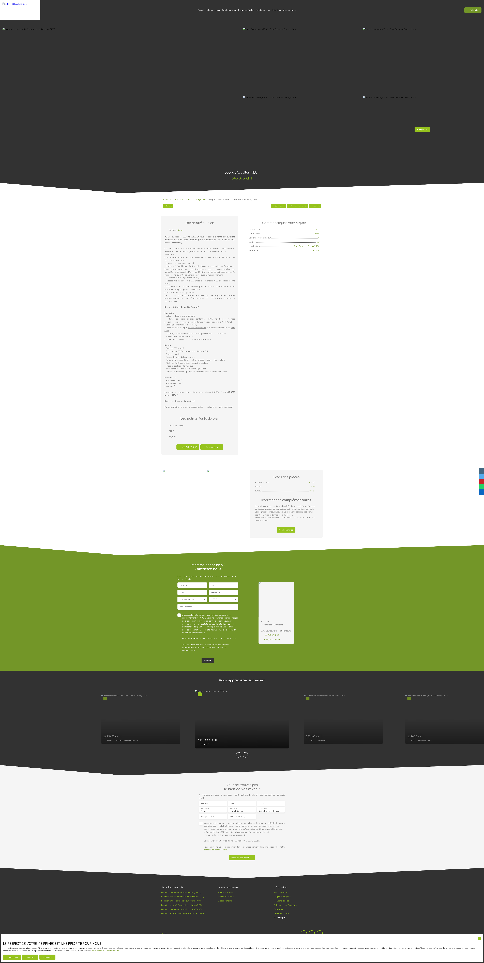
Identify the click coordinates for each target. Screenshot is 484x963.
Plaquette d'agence (282, 896)
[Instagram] (320, 933)
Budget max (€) (208, 816)
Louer (217, 10)
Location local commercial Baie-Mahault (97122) (182, 896)
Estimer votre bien (226, 892)
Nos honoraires (281, 892)
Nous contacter (289, 10)
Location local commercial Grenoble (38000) (181, 909)
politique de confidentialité (215, 849)
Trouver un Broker (246, 10)
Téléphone (215, 592)
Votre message (186, 607)
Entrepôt (174, 199)
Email (181, 592)
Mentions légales (281, 900)
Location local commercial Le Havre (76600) (181, 892)
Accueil (201, 10)
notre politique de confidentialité (105, 951)
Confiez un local (229, 10)
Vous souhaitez (215, 598)
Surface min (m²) (237, 816)
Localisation (263, 809)
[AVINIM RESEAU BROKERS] (20, 10)
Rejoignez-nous (263, 10)
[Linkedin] (312, 933)
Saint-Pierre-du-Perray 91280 (193, 199)
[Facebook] (304, 933)
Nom (213, 585)
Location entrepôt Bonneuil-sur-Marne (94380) (182, 905)
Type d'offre (205, 809)
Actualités (276, 10)
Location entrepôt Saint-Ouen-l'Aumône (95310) (182, 913)
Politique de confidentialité (285, 905)
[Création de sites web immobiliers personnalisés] (292, 917)
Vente (165, 199)
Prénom (183, 585)
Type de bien (234, 809)
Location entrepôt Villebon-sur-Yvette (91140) (181, 900)
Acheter (209, 10)
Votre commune (187, 599)
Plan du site (279, 909)
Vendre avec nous (226, 896)
